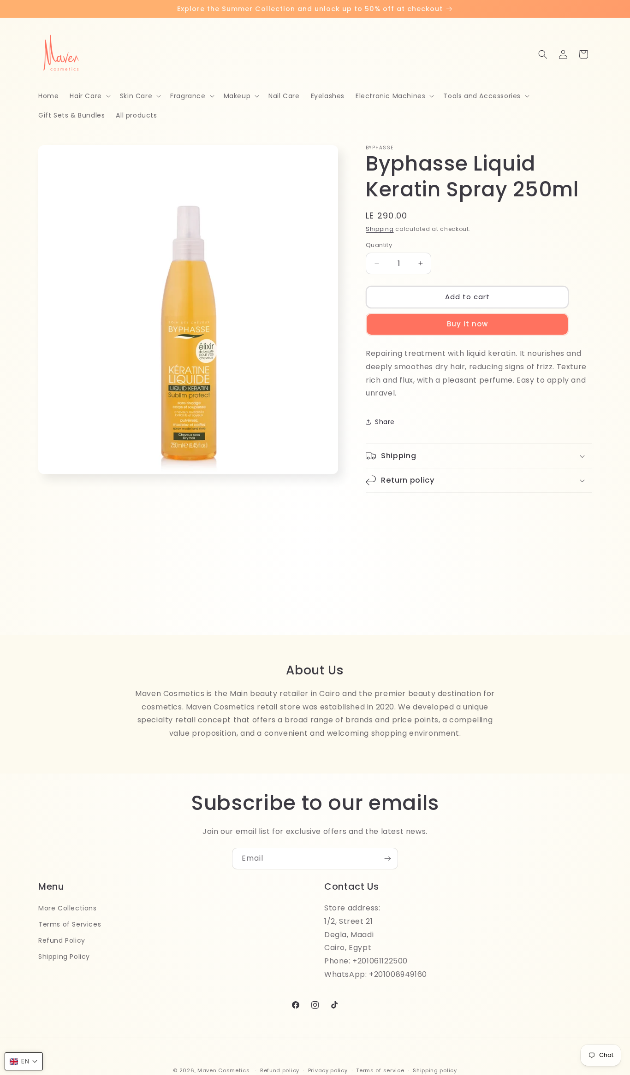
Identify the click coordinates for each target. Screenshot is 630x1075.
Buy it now (467, 324)
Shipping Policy (64, 956)
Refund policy (279, 1070)
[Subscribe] (387, 858)
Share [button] (385, 421)
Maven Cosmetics (223, 1070)
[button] (89, 96)
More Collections (67, 908)
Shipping (380, 229)
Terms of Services (69, 924)
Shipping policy (435, 1070)
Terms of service (380, 1070)
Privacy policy (328, 1070)
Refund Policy (61, 940)
